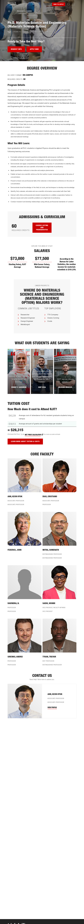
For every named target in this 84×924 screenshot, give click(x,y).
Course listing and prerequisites (42, 228)
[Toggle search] (68, 4)
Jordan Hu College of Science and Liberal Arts (32, 32)
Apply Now (34, 49)
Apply (59, 4)
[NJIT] (14, 4)
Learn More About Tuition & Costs (25, 442)
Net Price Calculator (33, 435)
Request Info (16, 49)
